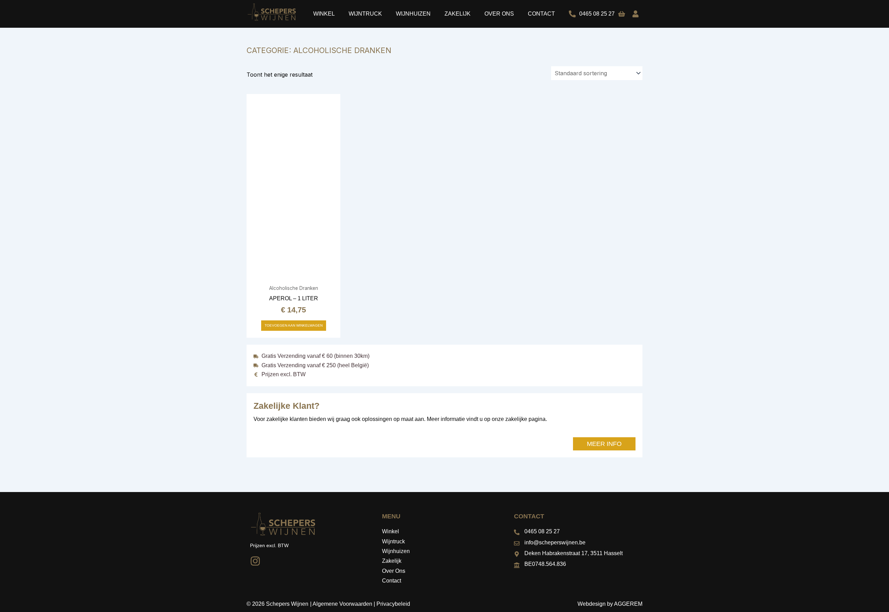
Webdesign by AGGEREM (610, 604)
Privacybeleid (393, 604)
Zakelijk (457, 14)
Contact (541, 14)
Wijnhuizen (413, 14)
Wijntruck (365, 14)
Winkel (324, 14)
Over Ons (499, 14)
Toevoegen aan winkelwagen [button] (294, 325)
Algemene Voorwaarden (342, 604)
